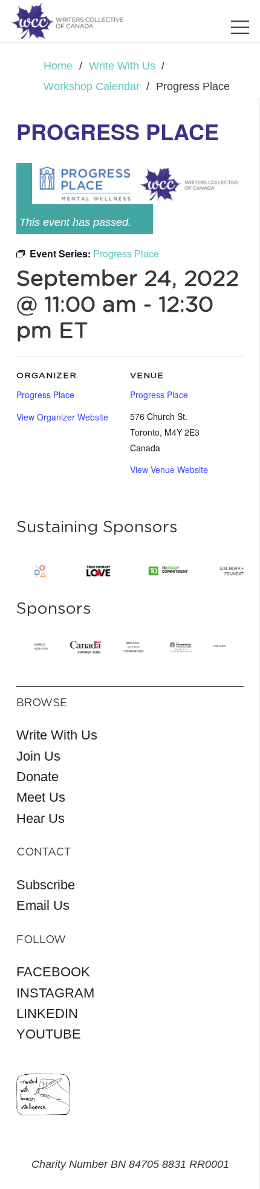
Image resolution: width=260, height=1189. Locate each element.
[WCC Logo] (67, 21)
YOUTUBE (48, 1034)
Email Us (43, 905)
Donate (37, 776)
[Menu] (240, 27)
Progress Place (159, 394)
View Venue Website (169, 469)
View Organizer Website (62, 417)
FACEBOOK (53, 971)
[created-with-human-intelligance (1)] (43, 1094)
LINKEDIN (47, 1013)
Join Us (38, 756)
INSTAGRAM (55, 992)
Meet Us (40, 797)
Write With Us (56, 735)
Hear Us (40, 818)
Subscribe (45, 884)
